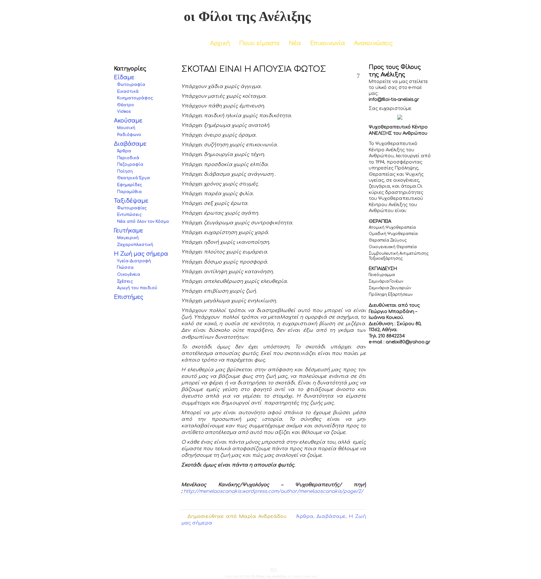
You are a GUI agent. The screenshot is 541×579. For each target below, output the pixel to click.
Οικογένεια (128, 274)
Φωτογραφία (131, 84)
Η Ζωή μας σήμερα (141, 254)
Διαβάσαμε (130, 144)
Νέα (295, 43)
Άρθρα (124, 151)
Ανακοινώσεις (373, 43)
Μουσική (126, 128)
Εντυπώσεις (129, 215)
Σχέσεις (125, 281)
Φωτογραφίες (132, 208)
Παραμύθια (129, 192)
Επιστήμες (128, 297)
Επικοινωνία (327, 43)
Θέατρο (125, 105)
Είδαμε (124, 78)
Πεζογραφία (130, 165)
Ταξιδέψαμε (131, 201)
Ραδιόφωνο (129, 135)
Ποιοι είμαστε (259, 43)
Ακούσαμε (128, 121)
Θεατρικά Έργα (133, 178)
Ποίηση (125, 171)
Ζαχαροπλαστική (135, 245)
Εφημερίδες (129, 185)
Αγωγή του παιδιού (137, 288)
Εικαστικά (128, 91)
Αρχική (220, 43)
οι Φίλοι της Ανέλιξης (247, 16)
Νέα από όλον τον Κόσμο (143, 221)
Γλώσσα (125, 268)
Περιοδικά (128, 158)
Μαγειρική (128, 238)
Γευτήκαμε (128, 231)
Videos (124, 112)
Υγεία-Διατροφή (134, 261)
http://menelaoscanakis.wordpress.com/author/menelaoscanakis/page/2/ (273, 491)
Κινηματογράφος (135, 98)
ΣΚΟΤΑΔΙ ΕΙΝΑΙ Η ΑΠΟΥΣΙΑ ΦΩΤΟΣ (253, 69)
